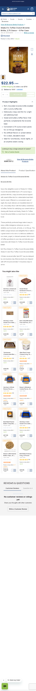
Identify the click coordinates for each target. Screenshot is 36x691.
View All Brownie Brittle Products (12, 24)
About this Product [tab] (8, 171)
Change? (19, 89)
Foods (12, 19)
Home (5, 19)
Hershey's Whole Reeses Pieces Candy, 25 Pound (8, 389)
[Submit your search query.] (33, 13)
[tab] (3, 77)
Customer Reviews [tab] (12, 488)
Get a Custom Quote (12, 152)
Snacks (20, 19)
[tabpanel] (18, 220)
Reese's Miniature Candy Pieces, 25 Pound (25, 389)
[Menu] (2, 9)
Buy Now (31, 94)
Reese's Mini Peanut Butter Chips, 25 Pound (9, 455)
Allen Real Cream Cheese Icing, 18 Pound (25, 354)
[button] (28, 9)
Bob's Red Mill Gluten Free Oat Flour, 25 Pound (26, 322)
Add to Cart (17, 94)
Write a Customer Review (18, 509)
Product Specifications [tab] (27, 171)
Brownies (5, 21)
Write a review (29, 33)
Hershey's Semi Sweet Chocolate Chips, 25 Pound (8, 322)
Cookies (29, 19)
